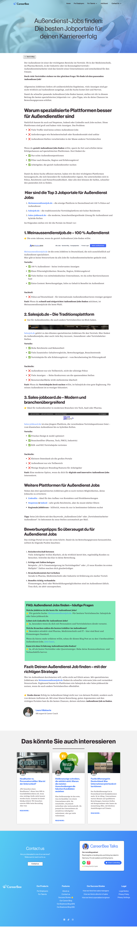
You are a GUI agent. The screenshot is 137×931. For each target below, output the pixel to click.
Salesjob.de (29, 333)
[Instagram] (73, 919)
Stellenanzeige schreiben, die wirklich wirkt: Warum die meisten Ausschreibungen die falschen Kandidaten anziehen (67, 785)
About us (65, 891)
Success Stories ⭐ (65, 897)
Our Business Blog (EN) (66, 904)
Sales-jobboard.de (32, 424)
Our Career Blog (66, 901)
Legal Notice (124, 891)
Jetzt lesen (49, 641)
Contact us (66, 894)
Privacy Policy (124, 894)
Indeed (43, 502)
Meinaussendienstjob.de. (60, 613)
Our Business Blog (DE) (66, 907)
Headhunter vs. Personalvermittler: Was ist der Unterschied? (32, 781)
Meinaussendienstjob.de (36, 251)
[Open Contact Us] (120, 3)
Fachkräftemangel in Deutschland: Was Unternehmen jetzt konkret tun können (103, 782)
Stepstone (33, 502)
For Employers (42, 891)
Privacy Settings (124, 897)
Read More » (24, 811)
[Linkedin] (64, 919)
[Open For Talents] (96, 3)
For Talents (42, 894)
